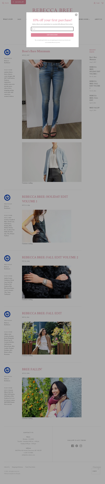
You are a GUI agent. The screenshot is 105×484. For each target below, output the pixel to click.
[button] (76, 15)
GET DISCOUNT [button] (52, 35)
